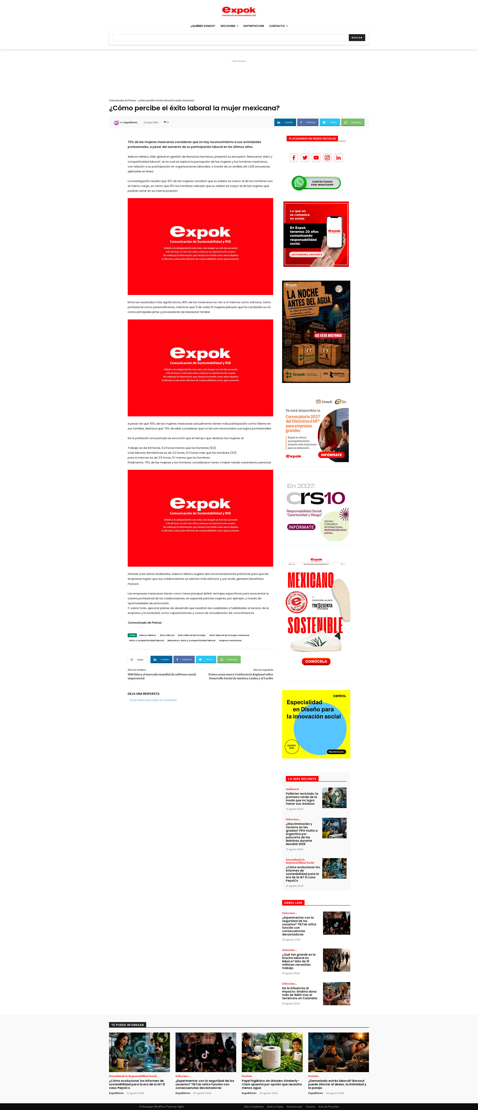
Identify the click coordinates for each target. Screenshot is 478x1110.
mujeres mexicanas (230, 640)
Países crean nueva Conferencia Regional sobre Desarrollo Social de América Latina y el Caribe (240, 676)
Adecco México (147, 635)
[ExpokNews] (117, 122)
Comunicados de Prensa (122, 100)
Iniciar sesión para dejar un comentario (153, 699)
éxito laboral (167, 635)
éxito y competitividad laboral (146, 640)
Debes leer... (293, 819)
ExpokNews (130, 122)
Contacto (310, 1106)
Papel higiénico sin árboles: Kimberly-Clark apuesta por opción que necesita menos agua (272, 1084)
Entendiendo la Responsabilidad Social (300, 861)
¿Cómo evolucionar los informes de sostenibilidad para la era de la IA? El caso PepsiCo (303, 874)
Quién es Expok (275, 1106)
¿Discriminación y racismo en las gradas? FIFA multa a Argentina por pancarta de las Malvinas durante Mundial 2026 (302, 834)
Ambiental (292, 789)
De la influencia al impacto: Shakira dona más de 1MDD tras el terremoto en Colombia (299, 993)
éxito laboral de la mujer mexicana (229, 635)
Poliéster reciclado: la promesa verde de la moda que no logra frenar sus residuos (302, 799)
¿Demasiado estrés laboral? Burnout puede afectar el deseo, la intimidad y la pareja (337, 1084)
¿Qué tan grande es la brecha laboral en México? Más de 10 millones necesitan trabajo (299, 961)
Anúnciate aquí (294, 1106)
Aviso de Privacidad (329, 1106)
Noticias (247, 1076)
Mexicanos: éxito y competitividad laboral (191, 640)
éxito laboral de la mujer (192, 635)
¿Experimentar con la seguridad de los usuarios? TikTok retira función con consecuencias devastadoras (299, 926)
